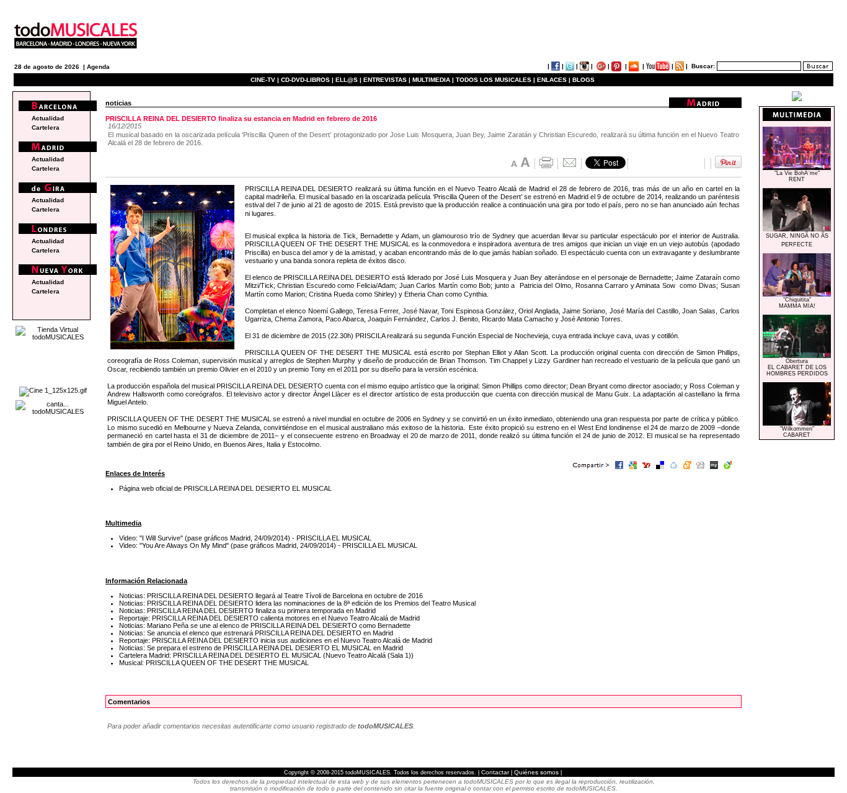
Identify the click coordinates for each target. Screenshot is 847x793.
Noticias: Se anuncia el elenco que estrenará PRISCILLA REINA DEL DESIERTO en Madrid (256, 633)
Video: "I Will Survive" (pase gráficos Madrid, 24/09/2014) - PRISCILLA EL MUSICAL (245, 538)
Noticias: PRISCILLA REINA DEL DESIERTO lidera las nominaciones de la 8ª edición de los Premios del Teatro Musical (297, 603)
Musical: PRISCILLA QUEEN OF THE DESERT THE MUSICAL (214, 662)
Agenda (98, 66)
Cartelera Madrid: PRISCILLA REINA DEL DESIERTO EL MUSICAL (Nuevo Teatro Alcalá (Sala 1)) (266, 655)
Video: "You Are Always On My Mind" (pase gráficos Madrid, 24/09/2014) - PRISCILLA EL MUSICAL (268, 545)
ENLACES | (553, 79)
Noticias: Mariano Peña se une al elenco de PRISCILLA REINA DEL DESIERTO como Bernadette (264, 625)
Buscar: (703, 66)
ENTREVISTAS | (386, 79)
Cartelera (46, 127)
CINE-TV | (266, 79)
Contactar (495, 772)
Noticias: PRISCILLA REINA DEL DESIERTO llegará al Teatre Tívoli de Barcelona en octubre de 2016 (271, 595)
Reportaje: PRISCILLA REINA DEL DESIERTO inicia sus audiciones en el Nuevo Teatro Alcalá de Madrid (275, 640)
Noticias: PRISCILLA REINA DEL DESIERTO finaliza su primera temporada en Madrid (247, 610)
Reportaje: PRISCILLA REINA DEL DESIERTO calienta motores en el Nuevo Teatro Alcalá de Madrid (269, 618)
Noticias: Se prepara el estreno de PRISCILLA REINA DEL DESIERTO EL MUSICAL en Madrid (261, 648)
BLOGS (583, 79)
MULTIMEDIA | (433, 79)
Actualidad (48, 118)
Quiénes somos (536, 772)
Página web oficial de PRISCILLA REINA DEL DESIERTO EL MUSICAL (225, 488)
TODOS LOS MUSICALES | (495, 79)
